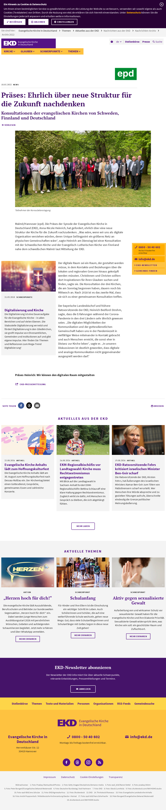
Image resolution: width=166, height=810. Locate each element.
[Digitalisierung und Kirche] (29, 276)
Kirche (8, 51)
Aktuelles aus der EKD (87, 30)
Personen (83, 703)
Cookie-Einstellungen (91, 777)
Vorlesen (10, 125)
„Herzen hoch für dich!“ (27, 598)
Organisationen (103, 703)
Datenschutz (134, 12)
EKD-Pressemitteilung (33, 384)
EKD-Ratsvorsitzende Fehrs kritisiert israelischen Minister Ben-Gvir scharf (137, 468)
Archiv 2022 (8, 34)
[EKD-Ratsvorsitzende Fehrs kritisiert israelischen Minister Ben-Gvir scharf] (138, 440)
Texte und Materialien (60, 703)
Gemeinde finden (146, 270)
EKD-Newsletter (146, 265)
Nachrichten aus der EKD (117, 30)
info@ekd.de (146, 259)
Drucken (159, 406)
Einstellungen (65, 21)
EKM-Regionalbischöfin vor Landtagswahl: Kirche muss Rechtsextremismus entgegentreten (80, 470)
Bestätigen (16, 21)
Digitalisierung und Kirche (24, 310)
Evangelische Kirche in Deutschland (38, 30)
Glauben (26, 51)
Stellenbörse (20, 703)
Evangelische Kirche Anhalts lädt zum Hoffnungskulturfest (27, 466)
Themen (66, 30)
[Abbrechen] (162, 4)
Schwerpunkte (50, 51)
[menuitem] (112, 42)
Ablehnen (39, 21)
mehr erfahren (27, 638)
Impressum (49, 777)
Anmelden (84, 688)
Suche (158, 41)
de (117, 41)
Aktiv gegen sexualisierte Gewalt (138, 600)
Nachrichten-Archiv (145, 30)
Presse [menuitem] (146, 41)
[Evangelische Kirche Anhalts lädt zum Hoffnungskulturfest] (28, 440)
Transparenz (116, 777)
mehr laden (83, 526)
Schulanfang (83, 598)
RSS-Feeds (123, 703)
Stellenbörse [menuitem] (132, 41)
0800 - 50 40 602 (149, 247)
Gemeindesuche (144, 703)
